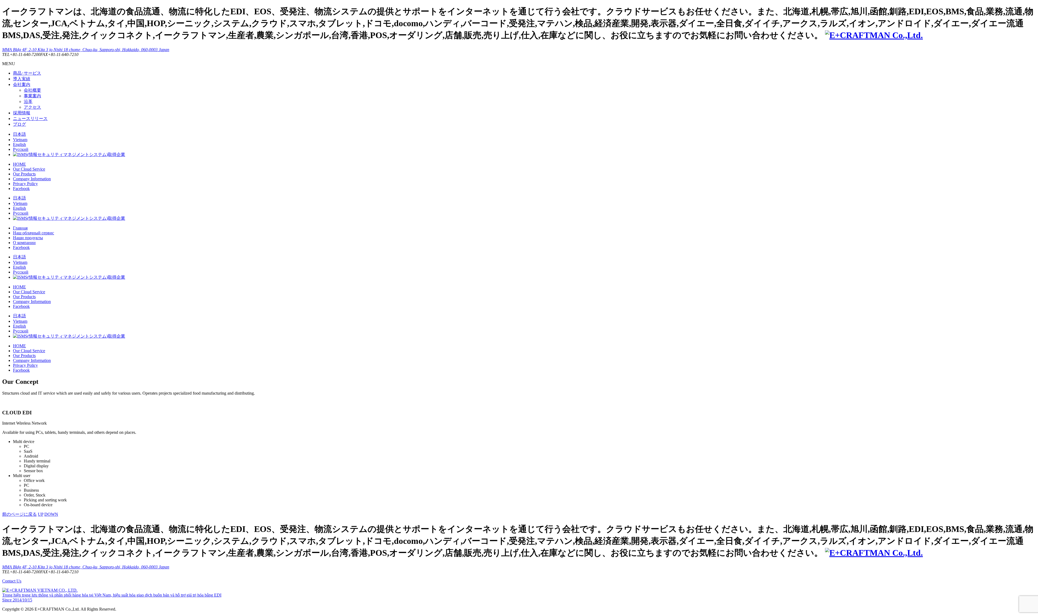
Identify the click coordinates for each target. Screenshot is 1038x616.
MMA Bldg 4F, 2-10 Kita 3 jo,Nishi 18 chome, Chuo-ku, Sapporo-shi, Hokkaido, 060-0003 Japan (85, 49)
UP (40, 514)
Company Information (32, 179)
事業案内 (32, 96)
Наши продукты (28, 237)
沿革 (28, 101)
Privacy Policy (25, 183)
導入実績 (21, 78)
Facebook (21, 188)
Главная (20, 228)
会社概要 (32, 90)
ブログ (19, 124)
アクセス (32, 107)
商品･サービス (27, 73)
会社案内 (21, 84)
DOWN (51, 514)
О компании (24, 242)
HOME (19, 164)
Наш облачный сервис (33, 233)
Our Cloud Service (29, 169)
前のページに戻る (19, 514)
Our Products (24, 174)
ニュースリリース (30, 118)
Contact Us (11, 581)
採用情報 (21, 113)
